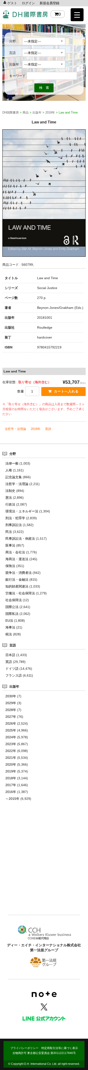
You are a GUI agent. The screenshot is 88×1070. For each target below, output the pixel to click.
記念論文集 (13, 477)
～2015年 (12, 798)
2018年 (35, 429)
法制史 (10, 491)
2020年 (10, 764)
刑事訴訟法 (13, 525)
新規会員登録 (49, 3)
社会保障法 (13, 600)
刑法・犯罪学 (15, 518)
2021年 (10, 758)
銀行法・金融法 (16, 579)
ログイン (28, 3)
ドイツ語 (12, 668)
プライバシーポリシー (24, 1048)
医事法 (10, 545)
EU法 (9, 620)
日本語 (10, 655)
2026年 (10, 723)
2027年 (10, 717)
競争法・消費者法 (18, 573)
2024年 (10, 737)
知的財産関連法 (16, 586)
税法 (8, 634)
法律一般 (12, 463)
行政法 (10, 504)
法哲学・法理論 (15, 429)
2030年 (10, 696)
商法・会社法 (15, 552)
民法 (8, 532)
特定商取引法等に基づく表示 (59, 1048)
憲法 (8, 497)
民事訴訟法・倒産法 (20, 538)
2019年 (10, 771)
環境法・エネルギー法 (21, 511)
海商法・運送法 (16, 559)
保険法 (10, 566)
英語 (48, 429)
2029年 (10, 703)
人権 (8, 470)
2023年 (10, 744)
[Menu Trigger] (77, 14)
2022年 (10, 751)
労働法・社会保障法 (20, 593)
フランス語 (13, 675)
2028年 (10, 710)
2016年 (10, 792)
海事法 (10, 627)
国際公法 (12, 607)
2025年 (10, 730)
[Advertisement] (44, 865)
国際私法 (12, 614)
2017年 (10, 785)
